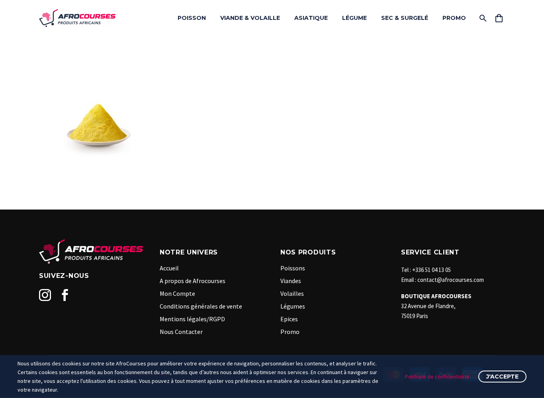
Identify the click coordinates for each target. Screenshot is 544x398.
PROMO (454, 17)
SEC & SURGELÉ (404, 17)
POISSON (192, 17)
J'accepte (502, 376)
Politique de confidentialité (437, 376)
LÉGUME (354, 17)
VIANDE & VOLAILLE (250, 17)
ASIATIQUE (311, 17)
